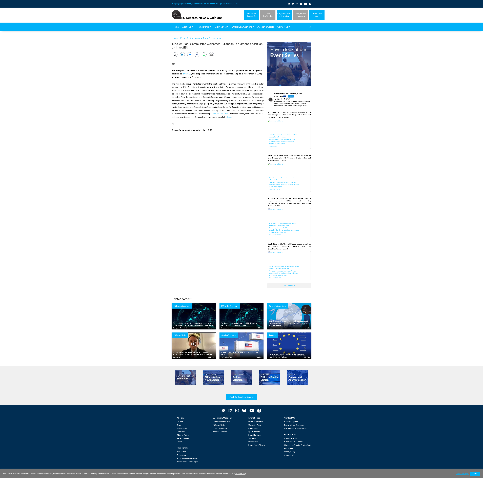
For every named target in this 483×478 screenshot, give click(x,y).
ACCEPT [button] (475, 474)
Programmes (182, 428)
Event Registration (255, 422)
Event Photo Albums (256, 445)
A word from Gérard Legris (187, 462)
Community (181, 455)
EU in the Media (219, 425)
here (229, 117)
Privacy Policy (289, 452)
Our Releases (182, 432)
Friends (180, 441)
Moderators (253, 441)
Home (175, 38)
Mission (180, 422)
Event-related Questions (294, 425)
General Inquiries (291, 422)
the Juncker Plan (220, 113)
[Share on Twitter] (175, 54)
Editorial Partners (184, 435)
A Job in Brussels (291, 438)
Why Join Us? (182, 452)
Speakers (252, 438)
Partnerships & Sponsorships (295, 428)
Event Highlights (254, 435)
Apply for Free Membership (242, 397)
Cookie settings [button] (462, 474)
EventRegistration (268, 15)
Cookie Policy (289, 455)
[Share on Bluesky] (189, 54)
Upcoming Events (255, 425)
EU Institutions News (221, 422)
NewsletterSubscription (251, 15)
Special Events (254, 432)
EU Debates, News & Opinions (201, 18)
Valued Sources (183, 438)
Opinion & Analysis (220, 428)
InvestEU (187, 73)
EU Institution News (190, 38)
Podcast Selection (220, 432)
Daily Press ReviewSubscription (284, 15)
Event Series (253, 428)
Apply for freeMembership (301, 15)
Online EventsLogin (317, 15)
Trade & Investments (213, 38)
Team (179, 425)
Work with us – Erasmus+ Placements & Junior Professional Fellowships (297, 445)
